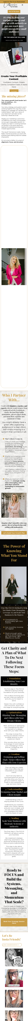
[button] (22, 5)
